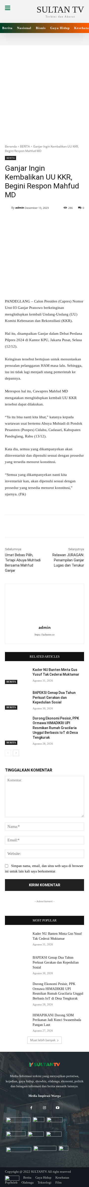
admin (19, 207)
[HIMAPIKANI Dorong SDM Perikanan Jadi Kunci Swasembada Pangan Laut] (17, 1021)
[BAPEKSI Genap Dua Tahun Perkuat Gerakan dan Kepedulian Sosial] (17, 698)
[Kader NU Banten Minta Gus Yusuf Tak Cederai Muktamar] (17, 676)
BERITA (25, 146)
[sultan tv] (44, 1065)
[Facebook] (31, 1108)
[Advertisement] (44, 92)
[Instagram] (44, 1108)
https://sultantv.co (45, 634)
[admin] (8, 207)
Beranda (11, 146)
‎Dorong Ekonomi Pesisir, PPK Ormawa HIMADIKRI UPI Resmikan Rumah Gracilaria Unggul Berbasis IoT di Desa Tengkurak (56, 727)
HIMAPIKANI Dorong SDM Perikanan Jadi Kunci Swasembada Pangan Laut (57, 1020)
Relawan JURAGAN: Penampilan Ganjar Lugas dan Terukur (68, 560)
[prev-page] (8, 753)
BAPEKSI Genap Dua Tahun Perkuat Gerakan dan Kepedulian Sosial (54, 697)
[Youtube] (58, 1108)
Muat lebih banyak (42, 1040)
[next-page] (16, 753)
